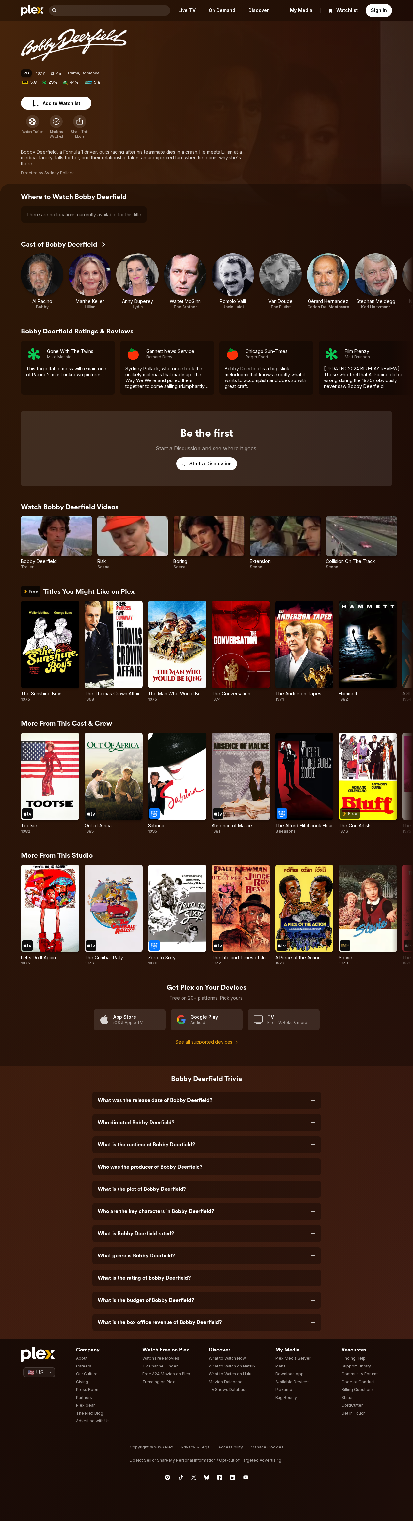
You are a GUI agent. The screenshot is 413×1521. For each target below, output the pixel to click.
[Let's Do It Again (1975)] (50, 915)
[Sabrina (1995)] (177, 783)
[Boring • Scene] (209, 543)
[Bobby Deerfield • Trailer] (56, 543)
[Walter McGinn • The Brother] (185, 281)
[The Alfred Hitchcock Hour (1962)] (304, 783)
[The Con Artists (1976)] (368, 783)
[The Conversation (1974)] (241, 651)
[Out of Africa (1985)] (114, 783)
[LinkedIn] (232, 1477)
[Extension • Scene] (285, 543)
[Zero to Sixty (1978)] (177, 915)
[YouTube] (245, 1477)
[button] (79, 126)
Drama (72, 73)
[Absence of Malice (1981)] (241, 783)
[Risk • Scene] (132, 543)
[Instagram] (167, 1477)
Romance (90, 73)
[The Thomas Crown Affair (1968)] (114, 651)
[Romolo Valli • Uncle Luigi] (233, 281)
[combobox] (114, 10)
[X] (193, 1477)
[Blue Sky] (206, 1477)
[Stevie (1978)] (368, 915)
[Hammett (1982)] (368, 651)
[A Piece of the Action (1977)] (304, 915)
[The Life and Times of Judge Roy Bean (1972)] (241, 915)
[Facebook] (219, 1477)
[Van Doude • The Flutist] (280, 281)
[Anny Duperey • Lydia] (137, 281)
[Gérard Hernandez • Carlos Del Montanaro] (328, 281)
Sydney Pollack (59, 172)
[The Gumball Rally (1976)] (114, 915)
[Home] (32, 10)
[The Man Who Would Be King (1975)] (177, 651)
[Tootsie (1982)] (50, 783)
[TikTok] (180, 1477)
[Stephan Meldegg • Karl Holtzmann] (376, 281)
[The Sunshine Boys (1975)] (50, 651)
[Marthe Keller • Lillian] (90, 281)
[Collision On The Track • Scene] (361, 543)
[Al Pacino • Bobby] (42, 281)
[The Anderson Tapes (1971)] (304, 651)
